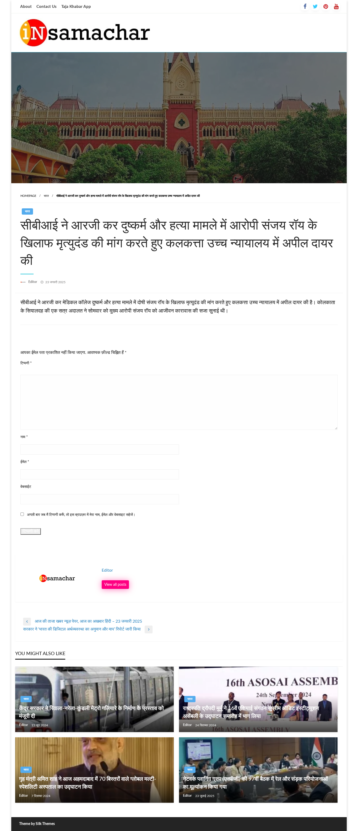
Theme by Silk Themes (37, 824)
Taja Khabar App (76, 7)
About (26, 7)
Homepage (28, 195)
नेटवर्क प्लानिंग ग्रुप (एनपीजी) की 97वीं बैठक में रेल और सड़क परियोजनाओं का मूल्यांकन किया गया (255, 782)
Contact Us (46, 7)
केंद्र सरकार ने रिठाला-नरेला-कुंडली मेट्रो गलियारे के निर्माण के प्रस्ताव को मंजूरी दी (91, 712)
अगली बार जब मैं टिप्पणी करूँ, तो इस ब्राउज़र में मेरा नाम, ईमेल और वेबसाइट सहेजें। (81, 515)
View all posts (115, 585)
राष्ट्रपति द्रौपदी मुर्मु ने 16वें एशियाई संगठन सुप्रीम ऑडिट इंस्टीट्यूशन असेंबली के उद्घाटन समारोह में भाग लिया (251, 712)
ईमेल (24, 462)
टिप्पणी (26, 363)
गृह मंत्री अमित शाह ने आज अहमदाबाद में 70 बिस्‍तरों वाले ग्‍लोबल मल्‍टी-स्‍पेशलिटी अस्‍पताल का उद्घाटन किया (87, 782)
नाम (24, 437)
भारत (46, 195)
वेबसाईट (25, 487)
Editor (33, 282)
